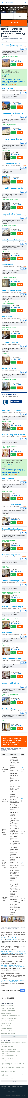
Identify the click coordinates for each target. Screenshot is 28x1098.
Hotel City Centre (8, 478)
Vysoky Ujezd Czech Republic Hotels (10, 1015)
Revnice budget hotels (6, 1026)
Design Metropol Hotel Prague (13, 240)
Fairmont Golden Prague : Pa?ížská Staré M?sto (13, 581)
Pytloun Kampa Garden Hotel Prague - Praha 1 (12, 139)
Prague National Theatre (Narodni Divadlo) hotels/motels (12, 1074)
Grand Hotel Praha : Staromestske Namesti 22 (11, 368)
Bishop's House (7, 264)
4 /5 (22, 768)
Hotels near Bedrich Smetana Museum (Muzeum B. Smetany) (13, 1043)
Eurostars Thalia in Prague (11, 214)
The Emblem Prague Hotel (18, 953)
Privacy (21, 1086)
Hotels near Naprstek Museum (9, 1055)
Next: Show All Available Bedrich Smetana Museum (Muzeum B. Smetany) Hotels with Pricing (12, 741)
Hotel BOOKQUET (8, 89)
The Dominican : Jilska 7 (11, 163)
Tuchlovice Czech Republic (8, 1033)
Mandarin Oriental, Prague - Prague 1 (12, 290)
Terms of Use (15, 1086)
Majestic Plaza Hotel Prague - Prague (12, 529)
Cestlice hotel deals (6, 1013)
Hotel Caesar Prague (9, 709)
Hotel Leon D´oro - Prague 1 (12, 410)
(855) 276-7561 (7, 74)
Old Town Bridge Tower (7, 1046)
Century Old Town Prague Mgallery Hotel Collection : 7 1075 (14, 504)
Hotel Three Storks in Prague (12, 607)
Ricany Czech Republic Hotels (9, 1020)
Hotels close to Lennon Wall (8, 1071)
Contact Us (3, 1086)
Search (22, 990)
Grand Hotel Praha (6, 938)
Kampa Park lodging (6, 1061)
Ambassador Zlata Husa (10, 683)
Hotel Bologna (7, 633)
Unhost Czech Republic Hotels (9, 1018)
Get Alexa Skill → (13, 84)
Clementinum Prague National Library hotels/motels (10, 1052)
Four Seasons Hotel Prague (19, 967)
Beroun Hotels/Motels (6, 1031)
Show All (14, 1036)
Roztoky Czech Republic (7, 1008)
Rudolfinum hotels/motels (7, 1078)
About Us (9, 1086)
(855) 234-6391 (12, 1092)
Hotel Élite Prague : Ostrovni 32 (13, 435)
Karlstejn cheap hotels (6, 1028)
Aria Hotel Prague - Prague (11, 658)
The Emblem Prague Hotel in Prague (12, 188)
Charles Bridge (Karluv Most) (8, 1049)
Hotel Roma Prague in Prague (12, 555)
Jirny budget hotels (6, 1023)
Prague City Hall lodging (7, 1058)
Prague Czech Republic (7, 1005)
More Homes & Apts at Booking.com (10, 394)
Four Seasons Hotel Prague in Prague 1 (12, 113)
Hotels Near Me (5, 1088)
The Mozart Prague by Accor (12, 45)
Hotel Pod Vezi (7, 316)
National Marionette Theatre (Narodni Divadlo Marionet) (12, 1068)
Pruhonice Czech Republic (8, 1010)
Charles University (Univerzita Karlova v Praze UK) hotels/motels (13, 1064)
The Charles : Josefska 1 (10, 342)
